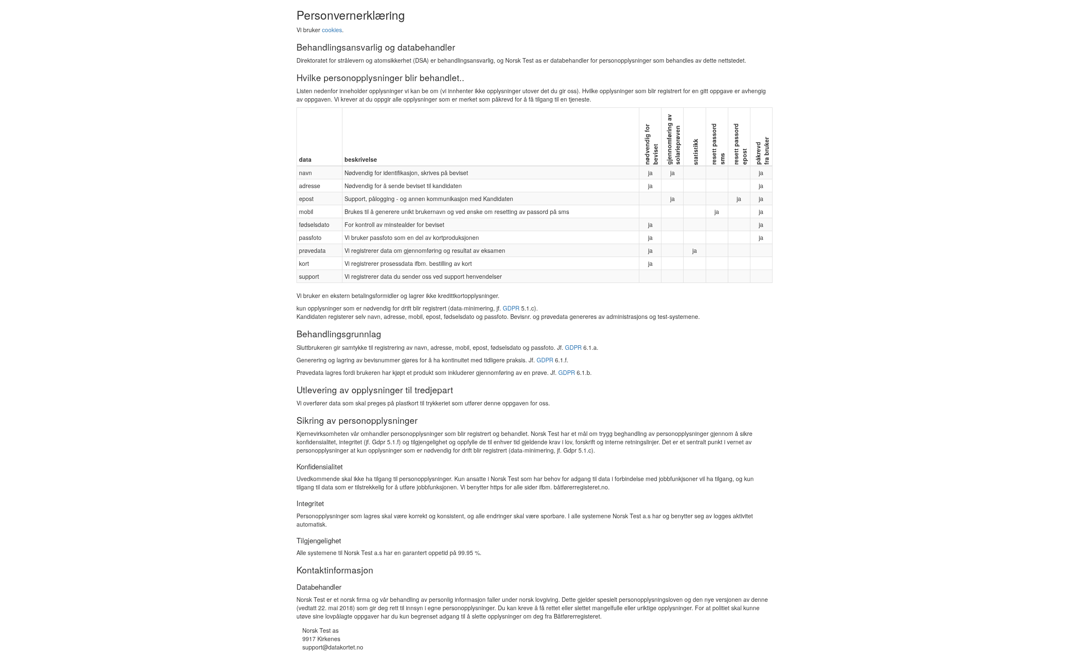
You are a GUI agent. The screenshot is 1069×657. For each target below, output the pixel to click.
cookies (332, 29)
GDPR (511, 308)
